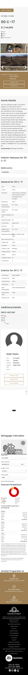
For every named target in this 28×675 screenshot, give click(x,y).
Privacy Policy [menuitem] (14, 653)
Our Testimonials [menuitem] (14, 635)
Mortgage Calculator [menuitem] (14, 646)
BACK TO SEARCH (7, 10)
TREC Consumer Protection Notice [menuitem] (14, 651)
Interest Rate (4, 475)
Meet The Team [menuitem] (14, 631)
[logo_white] (6, 3)
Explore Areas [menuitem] (14, 626)
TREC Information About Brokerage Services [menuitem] (14, 649)
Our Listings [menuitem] (14, 637)
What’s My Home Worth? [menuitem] (14, 624)
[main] (14, 295)
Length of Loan (5, 468)
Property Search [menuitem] (14, 622)
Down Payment (5, 462)
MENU (23, 3)
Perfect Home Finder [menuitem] (14, 642)
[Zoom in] (26, 392)
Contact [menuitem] (14, 640)
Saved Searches (7, 37)
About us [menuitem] (14, 628)
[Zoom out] (26, 394)
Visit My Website (14, 383)
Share (4, 33)
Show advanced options (7, 481)
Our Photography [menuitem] (14, 633)
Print (4, 35)
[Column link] (14, 577)
